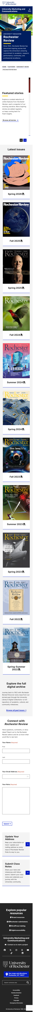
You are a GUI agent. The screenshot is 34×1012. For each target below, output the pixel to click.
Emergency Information (16, 1003)
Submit (6, 824)
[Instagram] (16, 950)
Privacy (16, 998)
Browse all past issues (15, 710)
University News (23, 67)
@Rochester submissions (18, 922)
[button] (21, 140)
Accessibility (16, 990)
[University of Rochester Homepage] (9, 3)
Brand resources (18, 917)
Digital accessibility (18, 930)
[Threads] (22, 950)
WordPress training (18, 926)
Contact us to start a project (17, 945)
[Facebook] (5, 950)
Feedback (16, 995)
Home (4, 67)
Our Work (11, 67)
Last (3, 757)
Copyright (16, 1000)
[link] (14, 106)
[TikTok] (11, 953)
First (3, 747)
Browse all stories (9, 120)
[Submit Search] (27, 982)
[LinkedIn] (22, 953)
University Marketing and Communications (13, 10)
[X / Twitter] (10, 950)
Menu (30, 11)
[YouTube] (28, 950)
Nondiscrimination (16, 993)
